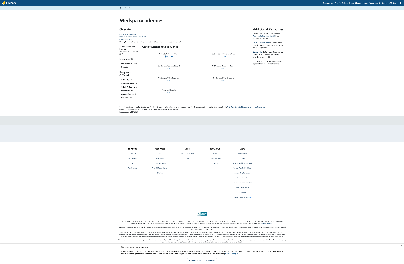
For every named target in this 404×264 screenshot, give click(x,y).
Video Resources (160, 163)
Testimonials (132, 168)
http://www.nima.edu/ (127, 34)
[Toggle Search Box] (400, 3)
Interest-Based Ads (242, 178)
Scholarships (328, 3)
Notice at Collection (242, 187)
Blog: (255, 61)
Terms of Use (242, 153)
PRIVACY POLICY (266, 224)
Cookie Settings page (232, 254)
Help (215, 153)
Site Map (160, 173)
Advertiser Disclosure (128, 8)
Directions (214, 163)
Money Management (371, 3)
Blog (160, 153)
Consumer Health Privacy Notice (242, 163)
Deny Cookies (210, 260)
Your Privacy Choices (241, 197)
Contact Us (215, 149)
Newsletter (160, 158)
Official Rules (132, 158)
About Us (133, 153)
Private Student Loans (261, 43)
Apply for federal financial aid (264, 36)
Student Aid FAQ (215, 158)
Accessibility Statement (242, 173)
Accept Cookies (195, 260)
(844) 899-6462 (125, 39)
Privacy (242, 158)
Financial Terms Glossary (160, 168)
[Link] (202, 213)
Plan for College (341, 3)
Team (132, 163)
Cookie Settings (242, 192)
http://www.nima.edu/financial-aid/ (132, 37)
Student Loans (355, 3)
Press (187, 158)
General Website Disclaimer (242, 168)
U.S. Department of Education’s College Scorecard (246, 107)
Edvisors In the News (187, 153)
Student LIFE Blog (389, 3)
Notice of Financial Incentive (242, 183)
